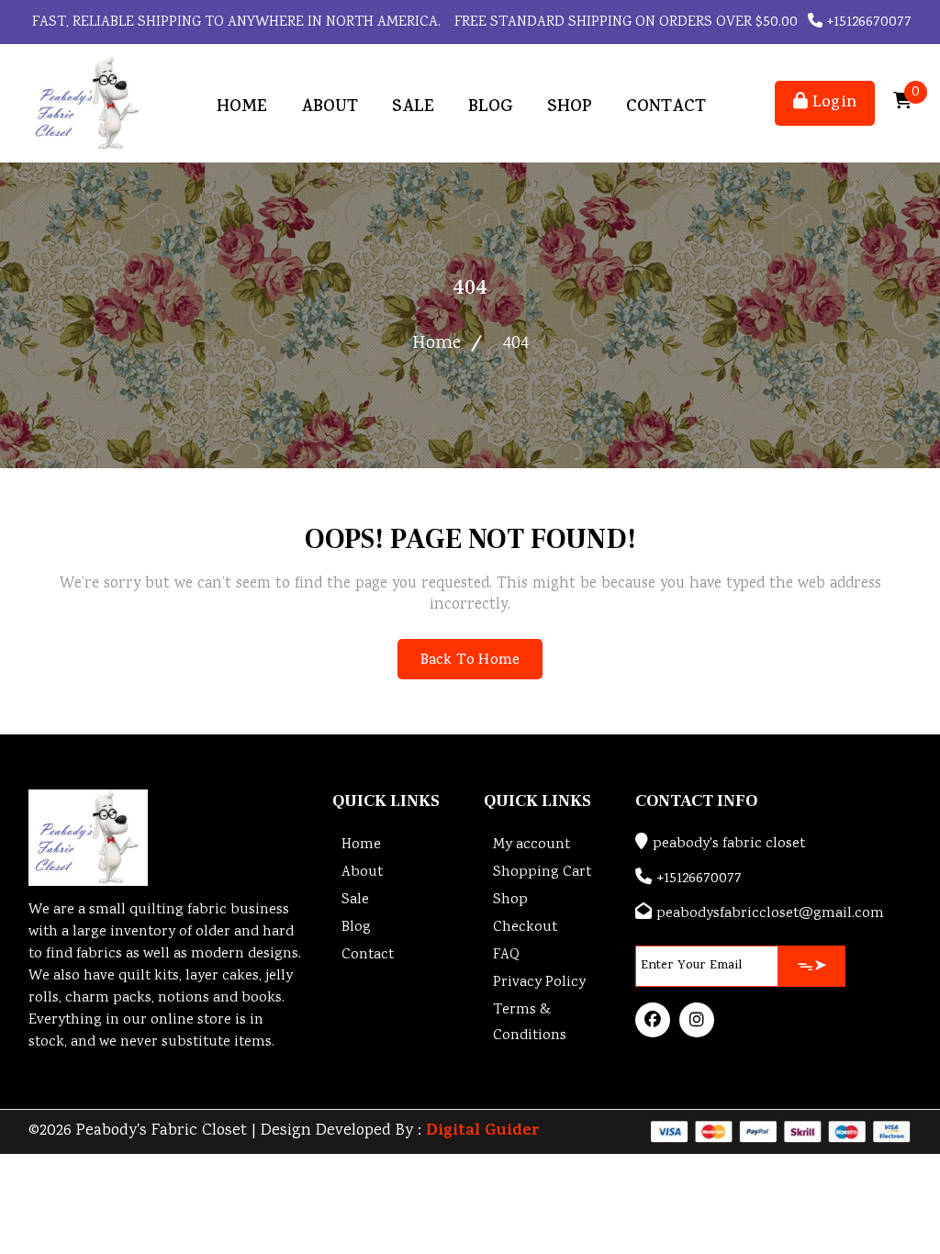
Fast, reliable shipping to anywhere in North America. (234, 22)
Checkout (525, 927)
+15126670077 (867, 22)
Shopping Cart (542, 872)
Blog (490, 108)
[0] (902, 103)
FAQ (506, 955)
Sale (413, 108)
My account (531, 845)
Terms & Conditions (529, 1023)
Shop (569, 108)
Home (242, 108)
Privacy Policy (539, 982)
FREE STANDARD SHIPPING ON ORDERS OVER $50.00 (624, 22)
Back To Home (470, 661)
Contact (666, 108)
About (329, 108)
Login (832, 103)
